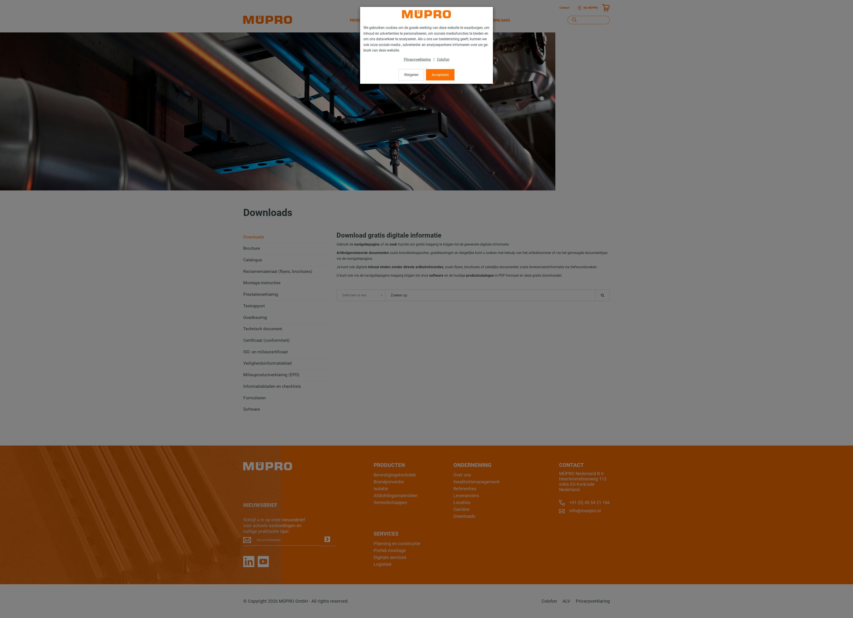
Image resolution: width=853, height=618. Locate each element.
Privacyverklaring (417, 59)
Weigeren (411, 75)
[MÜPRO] (426, 14)
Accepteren (440, 75)
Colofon (443, 59)
